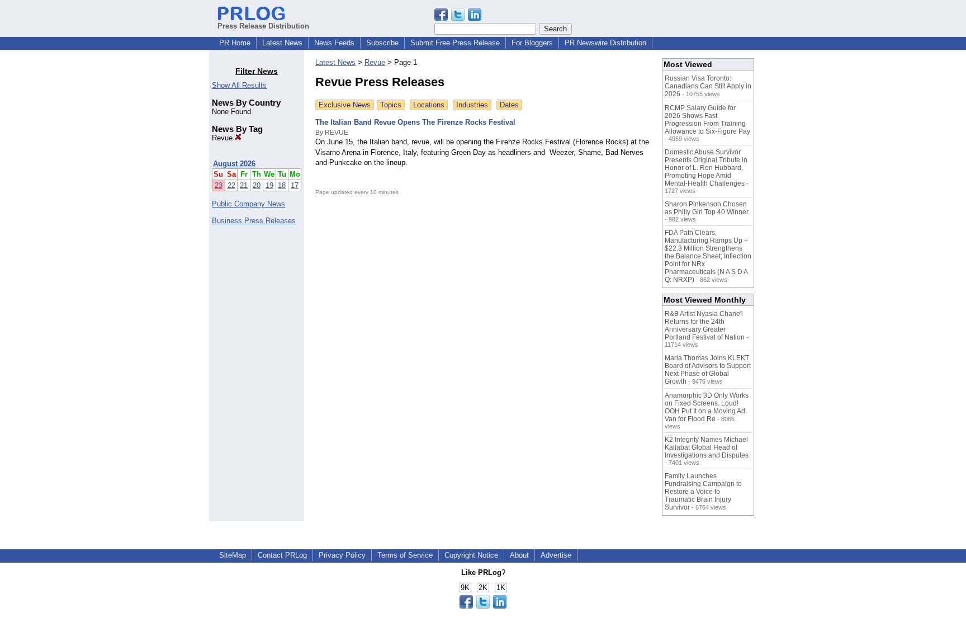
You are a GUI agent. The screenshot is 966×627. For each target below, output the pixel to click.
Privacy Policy (342, 555)
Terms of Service (405, 555)
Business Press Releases (254, 220)
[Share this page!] (457, 18)
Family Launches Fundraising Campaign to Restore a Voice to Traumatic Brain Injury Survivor (703, 491)
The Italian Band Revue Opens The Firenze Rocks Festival (415, 122)
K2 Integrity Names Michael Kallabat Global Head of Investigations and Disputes (707, 447)
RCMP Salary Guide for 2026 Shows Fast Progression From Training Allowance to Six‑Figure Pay (707, 119)
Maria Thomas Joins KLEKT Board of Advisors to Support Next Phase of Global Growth (708, 369)
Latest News (282, 43)
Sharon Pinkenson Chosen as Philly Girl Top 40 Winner (707, 208)
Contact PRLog (282, 555)
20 (257, 185)
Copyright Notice (471, 555)
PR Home (234, 43)
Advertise (556, 555)
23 (218, 185)
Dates (509, 105)
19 (269, 185)
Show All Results (239, 85)
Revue (223, 138)
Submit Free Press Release (455, 43)
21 (244, 185)
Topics (390, 105)
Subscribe (382, 43)
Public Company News (248, 204)
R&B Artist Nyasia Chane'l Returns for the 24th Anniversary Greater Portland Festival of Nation (705, 325)
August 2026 (234, 163)
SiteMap (232, 555)
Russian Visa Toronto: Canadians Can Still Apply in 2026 (708, 86)
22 (231, 185)
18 (282, 185)
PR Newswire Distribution (605, 43)
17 (295, 185)
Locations (428, 105)
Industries (472, 105)
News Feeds (334, 43)
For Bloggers (532, 43)
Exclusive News (345, 105)
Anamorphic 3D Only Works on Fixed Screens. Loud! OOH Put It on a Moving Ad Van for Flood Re (707, 407)
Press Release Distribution (263, 26)
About (519, 555)
